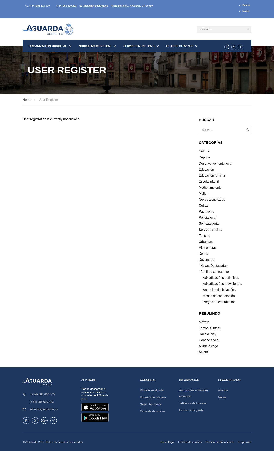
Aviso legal (167, 442)
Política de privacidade (220, 442)
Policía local (207, 217)
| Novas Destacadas (213, 265)
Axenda (223, 390)
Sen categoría (209, 223)
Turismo (204, 235)
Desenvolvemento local (215, 163)
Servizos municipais (138, 46)
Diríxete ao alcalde (152, 390)
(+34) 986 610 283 (66, 5)
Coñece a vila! (209, 340)
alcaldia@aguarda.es (96, 5)
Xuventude (206, 259)
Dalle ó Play (207, 334)
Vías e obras (208, 247)
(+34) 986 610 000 (39, 5)
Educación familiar (212, 175)
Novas (222, 397)
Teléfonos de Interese (193, 403)
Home (27, 99)
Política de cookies (190, 442)
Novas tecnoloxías (212, 199)
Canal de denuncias (152, 411)
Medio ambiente (210, 187)
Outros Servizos (179, 46)
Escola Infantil (209, 181)
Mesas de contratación (219, 296)
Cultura (204, 151)
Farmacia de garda (191, 410)
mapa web (244, 442)
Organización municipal (48, 46)
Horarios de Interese (153, 397)
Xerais (203, 253)
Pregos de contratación (219, 302)
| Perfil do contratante (214, 271)
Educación (206, 169)
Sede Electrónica (150, 404)
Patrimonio (206, 211)
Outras (203, 205)
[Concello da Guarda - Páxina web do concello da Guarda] (48, 29)
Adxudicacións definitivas (221, 277)
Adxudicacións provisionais (222, 283)
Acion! (203, 352)
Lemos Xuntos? (210, 328)
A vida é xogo (208, 346)
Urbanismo (206, 241)
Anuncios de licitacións (219, 290)
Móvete (204, 322)
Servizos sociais (210, 229)
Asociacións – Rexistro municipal (193, 393)
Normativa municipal (95, 46)
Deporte (204, 157)
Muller (203, 193)
